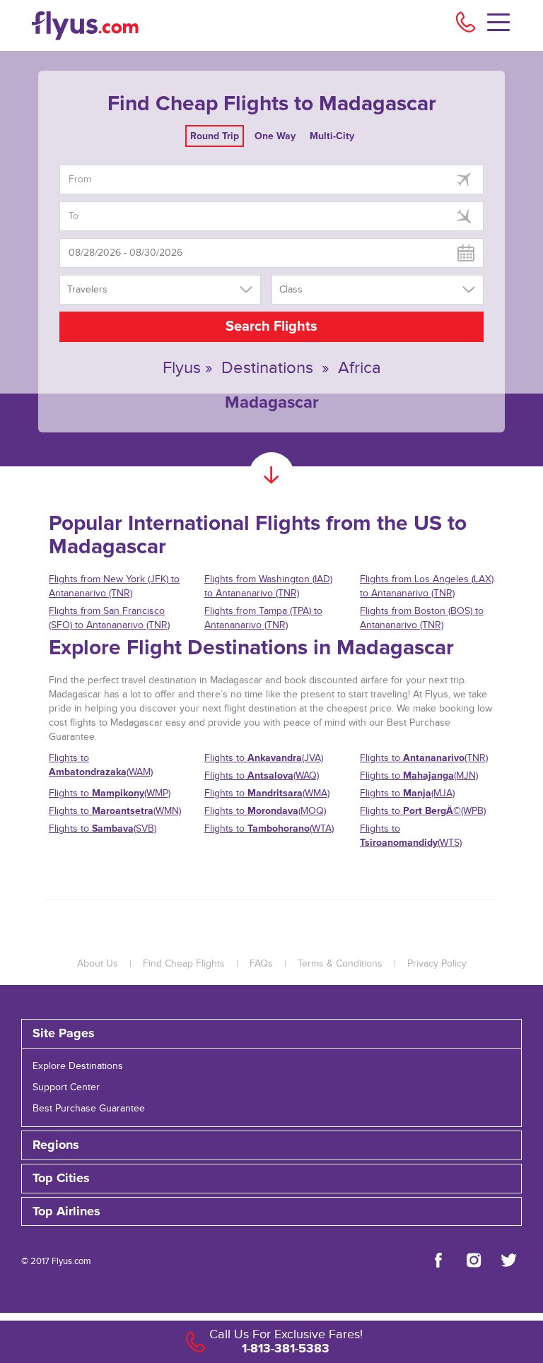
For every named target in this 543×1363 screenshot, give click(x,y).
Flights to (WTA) (269, 828)
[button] (271, 1212)
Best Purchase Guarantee (89, 1108)
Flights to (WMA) (266, 793)
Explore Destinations (78, 1066)
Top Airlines (66, 1212)
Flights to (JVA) (263, 758)
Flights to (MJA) (407, 793)
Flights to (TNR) (424, 758)
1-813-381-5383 (285, 1348)
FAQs (261, 963)
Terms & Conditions (340, 963)
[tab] (271, 1034)
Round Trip (214, 136)
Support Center (66, 1087)
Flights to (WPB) (423, 811)
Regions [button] (56, 1145)
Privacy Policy (437, 963)
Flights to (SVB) (102, 828)
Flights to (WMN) (115, 811)
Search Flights (271, 326)
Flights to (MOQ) (265, 811)
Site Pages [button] (64, 1034)
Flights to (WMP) (109, 793)
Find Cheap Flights (184, 963)
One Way (275, 136)
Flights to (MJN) (419, 775)
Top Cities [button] (61, 1179)
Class (291, 289)
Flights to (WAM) (101, 765)
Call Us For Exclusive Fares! (286, 1334)
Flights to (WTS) (411, 836)
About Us (97, 963)
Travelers (87, 289)
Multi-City (332, 136)
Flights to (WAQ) (261, 775)
